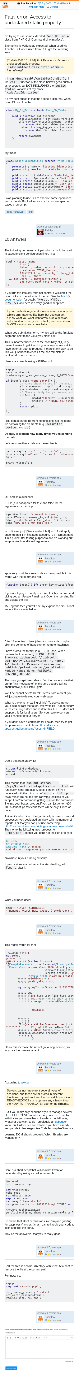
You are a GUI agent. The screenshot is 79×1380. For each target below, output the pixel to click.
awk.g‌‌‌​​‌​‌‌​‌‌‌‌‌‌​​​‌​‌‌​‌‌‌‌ (25, 1082)
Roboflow (50, 481)
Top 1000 (46, 3)
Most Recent (63, 3)
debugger (61, 1121)
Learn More (38, 7)
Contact (53, 7)
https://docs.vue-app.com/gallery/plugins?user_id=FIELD (32, 726)
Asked (47, 226)
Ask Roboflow (28, 3)
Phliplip (49, 230)
